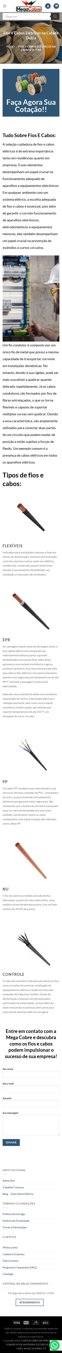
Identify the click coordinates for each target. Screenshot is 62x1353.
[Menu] (5, 6)
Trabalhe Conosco (13, 1187)
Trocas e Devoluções (15, 1227)
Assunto (7, 1098)
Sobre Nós (9, 1180)
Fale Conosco (11, 1260)
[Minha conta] (48, 6)
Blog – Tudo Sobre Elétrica (18, 1193)
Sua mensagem (10, 1112)
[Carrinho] (56, 6)
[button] (54, 1345)
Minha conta (10, 1247)
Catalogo (8, 1273)
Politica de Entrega (14, 1214)
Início (10, 46)
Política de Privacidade (16, 1220)
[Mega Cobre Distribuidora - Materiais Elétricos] (28, 6)
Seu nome (8, 1068)
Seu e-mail (8, 1083)
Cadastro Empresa (13, 1254)
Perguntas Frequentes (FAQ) (20, 1267)
